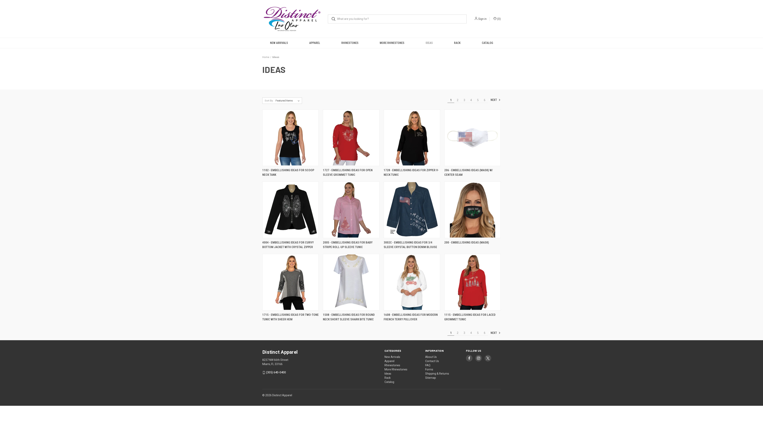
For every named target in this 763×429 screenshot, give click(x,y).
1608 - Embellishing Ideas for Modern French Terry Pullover (411, 317)
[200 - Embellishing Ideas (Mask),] (472, 209)
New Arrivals (279, 42)
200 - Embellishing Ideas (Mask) (466, 242)
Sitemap (430, 377)
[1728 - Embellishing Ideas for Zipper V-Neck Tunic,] (411, 137)
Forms (429, 369)
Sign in (482, 18)
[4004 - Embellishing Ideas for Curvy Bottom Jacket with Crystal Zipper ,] (290, 209)
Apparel (314, 42)
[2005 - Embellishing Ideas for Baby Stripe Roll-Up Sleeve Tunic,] (351, 209)
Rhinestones (349, 42)
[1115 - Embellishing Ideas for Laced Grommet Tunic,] (472, 282)
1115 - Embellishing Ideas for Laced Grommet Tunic (470, 317)
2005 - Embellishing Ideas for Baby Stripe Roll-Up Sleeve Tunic (348, 245)
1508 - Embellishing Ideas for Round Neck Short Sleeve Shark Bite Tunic (349, 317)
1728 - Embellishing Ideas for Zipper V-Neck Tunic (411, 172)
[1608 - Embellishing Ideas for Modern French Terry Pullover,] (411, 282)
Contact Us (432, 361)
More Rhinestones (392, 42)
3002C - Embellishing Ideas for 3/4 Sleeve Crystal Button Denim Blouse (410, 245)
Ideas (429, 42)
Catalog (487, 42)
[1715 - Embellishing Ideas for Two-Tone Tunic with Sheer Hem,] (290, 282)
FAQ (427, 365)
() (499, 18)
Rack (457, 42)
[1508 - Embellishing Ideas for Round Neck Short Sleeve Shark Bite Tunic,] (351, 282)
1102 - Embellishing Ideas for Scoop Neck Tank (288, 172)
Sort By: (269, 100)
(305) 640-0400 (276, 372)
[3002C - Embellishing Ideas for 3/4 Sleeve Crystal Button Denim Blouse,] (411, 209)
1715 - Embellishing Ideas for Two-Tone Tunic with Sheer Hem (290, 317)
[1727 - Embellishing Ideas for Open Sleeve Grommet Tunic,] (351, 137)
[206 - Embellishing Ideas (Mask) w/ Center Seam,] (472, 137)
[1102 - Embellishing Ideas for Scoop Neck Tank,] (290, 137)
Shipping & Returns (437, 373)
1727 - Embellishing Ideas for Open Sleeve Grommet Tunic (348, 172)
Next (494, 99)
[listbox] (288, 101)
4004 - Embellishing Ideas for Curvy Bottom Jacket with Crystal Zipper (288, 245)
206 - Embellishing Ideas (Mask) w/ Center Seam (468, 172)
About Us (431, 356)
